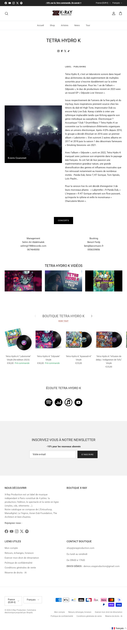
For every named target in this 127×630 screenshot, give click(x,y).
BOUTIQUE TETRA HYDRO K (63, 316)
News (77, 25)
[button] (119, 628)
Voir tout (63, 321)
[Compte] (113, 13)
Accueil (40, 25)
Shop (52, 25)
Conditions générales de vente (20, 567)
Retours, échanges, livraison (19, 553)
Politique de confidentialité (18, 562)
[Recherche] (6, 13)
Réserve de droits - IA (16, 572)
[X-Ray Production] (64, 13)
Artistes (64, 25)
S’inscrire (87, 454)
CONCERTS (63, 220)
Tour (88, 25)
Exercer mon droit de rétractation (22, 557)
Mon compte (11, 548)
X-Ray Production (18, 610)
